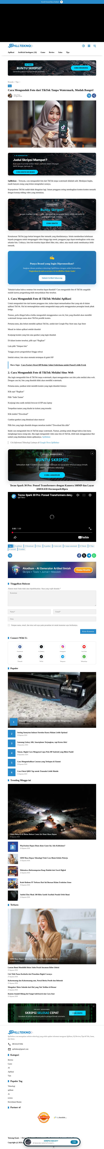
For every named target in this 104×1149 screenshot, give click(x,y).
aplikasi (19, 546)
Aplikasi (11, 1072)
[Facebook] (79, 555)
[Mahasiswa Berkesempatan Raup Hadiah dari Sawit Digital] (13, 871)
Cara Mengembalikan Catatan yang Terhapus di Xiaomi (39, 762)
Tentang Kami (13, 1138)
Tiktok (83, 546)
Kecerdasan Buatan (14, 1102)
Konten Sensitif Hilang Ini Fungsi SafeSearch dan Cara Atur (31, 994)
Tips (9, 86)
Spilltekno (46, 437)
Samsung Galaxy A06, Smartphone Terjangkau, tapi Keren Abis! (42, 742)
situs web (58, 546)
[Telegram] (89, 555)
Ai (9, 1094)
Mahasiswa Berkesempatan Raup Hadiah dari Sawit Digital (43, 870)
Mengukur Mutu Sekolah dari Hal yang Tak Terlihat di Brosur (32, 987)
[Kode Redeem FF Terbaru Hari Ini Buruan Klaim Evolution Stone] (13, 883)
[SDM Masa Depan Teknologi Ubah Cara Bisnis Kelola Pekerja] (13, 859)
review (10, 1098)
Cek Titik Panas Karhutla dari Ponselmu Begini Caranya (30, 974)
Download (29, 546)
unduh (22, 549)
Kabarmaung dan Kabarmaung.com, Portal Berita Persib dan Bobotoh (35, 981)
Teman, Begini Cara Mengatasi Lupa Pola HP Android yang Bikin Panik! (45, 752)
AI (9, 1068)
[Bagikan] (94, 95)
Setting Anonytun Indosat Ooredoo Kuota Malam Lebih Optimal (42, 733)
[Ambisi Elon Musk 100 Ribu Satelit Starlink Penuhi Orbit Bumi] (13, 896)
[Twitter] (84, 555)
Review (10, 1060)
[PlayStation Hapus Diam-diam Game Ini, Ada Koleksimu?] (13, 847)
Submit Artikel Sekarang (52, 278)
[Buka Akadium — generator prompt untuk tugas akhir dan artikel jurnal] (52, 570)
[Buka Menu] (89, 45)
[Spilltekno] (20, 46)
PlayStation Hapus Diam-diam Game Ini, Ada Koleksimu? (42, 846)
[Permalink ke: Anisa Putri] (11, 95)
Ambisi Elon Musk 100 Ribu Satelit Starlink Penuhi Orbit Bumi (45, 895)
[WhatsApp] (94, 555)
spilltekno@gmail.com (20, 1049)
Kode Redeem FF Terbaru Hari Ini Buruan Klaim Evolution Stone (45, 882)
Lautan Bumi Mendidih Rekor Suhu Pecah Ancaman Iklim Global (33, 967)
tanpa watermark (71, 546)
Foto (39, 546)
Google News (45, 442)
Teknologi (11, 1086)
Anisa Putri (17, 95)
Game (10, 1064)
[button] (83, 45)
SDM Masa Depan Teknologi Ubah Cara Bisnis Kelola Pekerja (44, 858)
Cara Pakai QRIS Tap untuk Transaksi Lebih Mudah (37, 771)
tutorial (13, 549)
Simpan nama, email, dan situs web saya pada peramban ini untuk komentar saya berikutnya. (44, 625)
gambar (47, 546)
